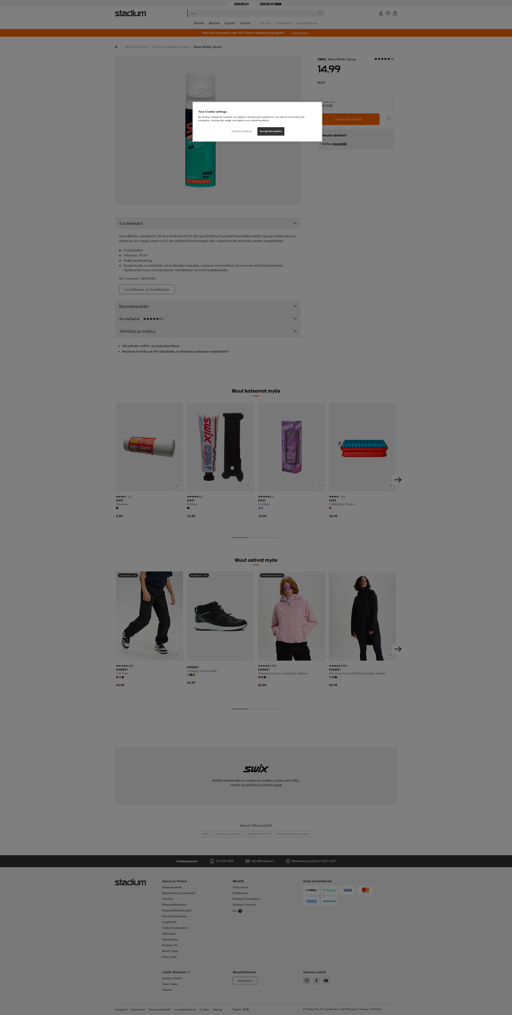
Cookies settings (242, 131)
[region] (257, 122)
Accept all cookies (271, 131)
